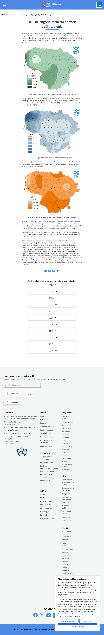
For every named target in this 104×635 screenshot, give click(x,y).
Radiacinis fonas (46, 446)
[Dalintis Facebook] (45, 271)
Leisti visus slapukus (77, 627)
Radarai (43, 423)
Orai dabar (44, 416)
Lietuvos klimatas (47, 501)
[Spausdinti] (58, 271)
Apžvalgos (44, 494)
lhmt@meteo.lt (17, 422)
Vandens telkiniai (47, 426)
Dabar (43, 412)
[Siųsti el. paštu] (53, 271)
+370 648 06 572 (13, 424)
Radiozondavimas (47, 437)
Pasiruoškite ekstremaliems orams (68, 482)
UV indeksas (67, 458)
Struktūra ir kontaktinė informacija (66, 533)
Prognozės (67, 412)
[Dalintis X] (49, 271)
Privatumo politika (34, 379)
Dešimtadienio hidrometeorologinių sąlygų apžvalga (23, 15)
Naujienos (66, 494)
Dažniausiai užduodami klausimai (66, 499)
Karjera (65, 540)
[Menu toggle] (4, 5)
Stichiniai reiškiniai (47, 433)
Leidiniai (43, 515)
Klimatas (44, 491)
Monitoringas (67, 549)
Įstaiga (65, 528)
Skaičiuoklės (67, 517)
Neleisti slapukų (88, 621)
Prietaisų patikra (47, 474)
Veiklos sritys (67, 558)
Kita (64, 476)
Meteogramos (67, 422)
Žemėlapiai (66, 431)
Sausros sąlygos (46, 430)
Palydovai (44, 420)
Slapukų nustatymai (68, 621)
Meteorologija (46, 508)
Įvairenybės (66, 521)
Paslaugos (45, 453)
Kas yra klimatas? (47, 518)
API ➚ (42, 484)
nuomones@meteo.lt (12, 430)
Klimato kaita (45, 505)
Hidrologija (44, 511)
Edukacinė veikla (46, 463)
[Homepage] (3, 15)
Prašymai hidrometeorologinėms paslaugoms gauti (49, 468)
